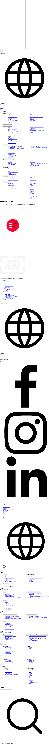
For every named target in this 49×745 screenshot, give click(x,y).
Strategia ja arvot (11, 115)
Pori (31, 192)
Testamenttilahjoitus (12, 155)
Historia (9, 119)
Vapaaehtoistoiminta (9, 289)
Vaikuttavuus (32, 118)
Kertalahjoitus (10, 151)
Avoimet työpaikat (11, 178)
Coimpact (32, 164)
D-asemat (9, 137)
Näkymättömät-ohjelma (12, 139)
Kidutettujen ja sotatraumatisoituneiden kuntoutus (39, 596)
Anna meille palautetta (9, 295)
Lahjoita (1, 108)
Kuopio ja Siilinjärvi (34, 196)
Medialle (32, 168)
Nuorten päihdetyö (11, 132)
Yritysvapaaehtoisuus (12, 163)
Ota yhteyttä (10, 183)
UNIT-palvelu (33, 132)
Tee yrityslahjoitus (11, 164)
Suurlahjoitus (10, 156)
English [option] (1, 104)
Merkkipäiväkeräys (11, 154)
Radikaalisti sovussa (12, 143)
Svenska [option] (1, 107)
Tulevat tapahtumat (11, 147)
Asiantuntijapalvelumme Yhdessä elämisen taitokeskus (37, 634)
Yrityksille (10, 162)
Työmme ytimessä (33, 114)
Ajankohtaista (10, 168)
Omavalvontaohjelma (9, 297)
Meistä (4, 283)
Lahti (31, 187)
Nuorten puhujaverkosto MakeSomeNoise (38, 163)
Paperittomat (32, 128)
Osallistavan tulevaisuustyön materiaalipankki (39, 147)
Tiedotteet (32, 169)
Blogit (9, 171)
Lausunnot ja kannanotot (13, 172)
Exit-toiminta (10, 138)
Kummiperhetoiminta (12, 130)
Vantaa (31, 186)
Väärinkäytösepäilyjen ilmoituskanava (15, 187)
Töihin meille (7, 287)
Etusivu (4, 111)
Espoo (31, 185)
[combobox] (24, 79)
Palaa (2, 570)
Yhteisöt (9, 136)
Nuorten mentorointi (12, 129)
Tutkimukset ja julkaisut (12, 123)
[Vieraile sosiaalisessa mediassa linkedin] (26, 502)
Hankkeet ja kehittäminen (13, 122)
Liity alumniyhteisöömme (13, 180)
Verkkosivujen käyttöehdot (8, 298)
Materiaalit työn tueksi (34, 165)
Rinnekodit (5, 281)
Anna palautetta (11, 186)
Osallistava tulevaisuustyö (35, 146)
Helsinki (31, 184)
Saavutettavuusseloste (9, 300)
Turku (31, 190)
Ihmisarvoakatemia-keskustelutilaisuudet (16, 148)
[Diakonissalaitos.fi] (13, 48)
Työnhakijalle (10, 177)
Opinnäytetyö (33, 180)
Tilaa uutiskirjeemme (12, 174)
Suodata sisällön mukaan (5, 743)
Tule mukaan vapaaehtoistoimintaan (15, 146)
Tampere (32, 189)
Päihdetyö (10, 140)
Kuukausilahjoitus (11, 153)
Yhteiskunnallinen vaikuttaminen (36, 117)
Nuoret (9, 127)
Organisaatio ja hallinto (12, 117)
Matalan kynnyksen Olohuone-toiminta (15, 131)
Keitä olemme (10, 114)
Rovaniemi (32, 198)
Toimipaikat (7, 294)
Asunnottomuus (11, 141)
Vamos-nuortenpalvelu (12, 128)
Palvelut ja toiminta (6, 507)
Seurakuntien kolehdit (12, 157)
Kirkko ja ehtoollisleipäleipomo (14, 120)
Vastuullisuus (32, 119)
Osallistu (4, 288)
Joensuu (31, 194)
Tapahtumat (10, 173)
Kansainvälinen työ (34, 134)
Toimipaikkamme (33, 183)
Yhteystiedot (5, 291)
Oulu (31, 197)
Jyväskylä (32, 193)
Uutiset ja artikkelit (11, 169)
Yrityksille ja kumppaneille (13, 160)
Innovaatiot (32, 120)
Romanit (32, 129)
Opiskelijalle (32, 177)
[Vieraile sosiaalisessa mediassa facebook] (26, 409)
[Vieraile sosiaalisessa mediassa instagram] (26, 455)
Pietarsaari (32, 191)
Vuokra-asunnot (11, 185)
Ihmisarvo (32, 115)
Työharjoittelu (33, 178)
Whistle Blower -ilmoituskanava (11, 296)
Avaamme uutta (11, 118)
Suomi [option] (1, 105)
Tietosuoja (7, 299)
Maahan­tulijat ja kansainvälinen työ (37, 127)
